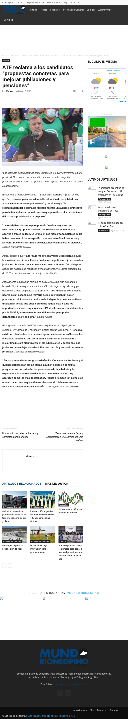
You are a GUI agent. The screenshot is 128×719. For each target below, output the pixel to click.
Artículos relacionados (22, 483)
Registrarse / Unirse (35, 2)
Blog (65, 2)
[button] (122, 9)
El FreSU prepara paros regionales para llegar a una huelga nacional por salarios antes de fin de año (70, 552)
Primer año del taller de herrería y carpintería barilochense (20, 435)
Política (43, 9)
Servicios (8, 19)
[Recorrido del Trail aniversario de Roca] (92, 210)
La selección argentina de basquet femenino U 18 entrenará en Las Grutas (111, 191)
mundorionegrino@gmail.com (72, 684)
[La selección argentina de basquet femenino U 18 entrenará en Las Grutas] (42, 499)
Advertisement (53, 2)
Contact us (74, 2)
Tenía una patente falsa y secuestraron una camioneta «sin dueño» (64, 437)
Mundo (9, 91)
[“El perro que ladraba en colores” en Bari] (92, 225)
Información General (73, 9)
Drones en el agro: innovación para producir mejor (39, 548)
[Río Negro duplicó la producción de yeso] (14, 534)
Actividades (103, 230)
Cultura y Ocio (105, 9)
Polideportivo (37, 507)
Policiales (55, 9)
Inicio (4, 55)
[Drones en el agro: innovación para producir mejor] (42, 534)
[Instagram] (117, 2)
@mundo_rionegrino (83, 592)
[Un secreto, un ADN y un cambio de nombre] (70, 498)
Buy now (114, 710)
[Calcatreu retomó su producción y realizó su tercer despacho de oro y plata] (14, 499)
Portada (33, 9)
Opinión (91, 9)
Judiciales (64, 505)
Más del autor (56, 483)
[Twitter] (123, 2)
